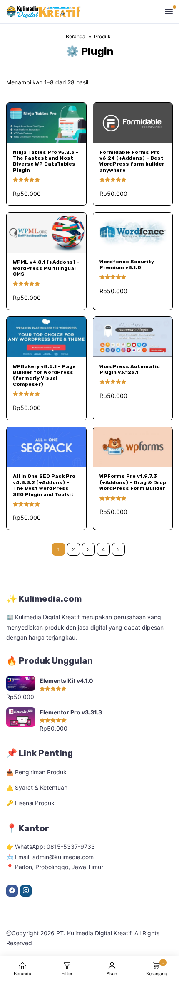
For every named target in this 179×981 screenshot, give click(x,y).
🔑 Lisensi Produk (30, 802)
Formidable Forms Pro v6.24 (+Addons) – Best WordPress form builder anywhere (131, 161)
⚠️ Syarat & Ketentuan (36, 787)
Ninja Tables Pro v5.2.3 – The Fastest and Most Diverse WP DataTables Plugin (46, 161)
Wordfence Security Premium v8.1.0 (126, 264)
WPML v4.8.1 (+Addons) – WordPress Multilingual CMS (46, 268)
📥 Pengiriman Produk (36, 772)
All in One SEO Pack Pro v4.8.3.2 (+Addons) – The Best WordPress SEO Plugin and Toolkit (44, 485)
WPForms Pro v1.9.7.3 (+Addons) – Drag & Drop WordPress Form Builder (132, 482)
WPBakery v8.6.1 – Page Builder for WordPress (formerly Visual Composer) (44, 375)
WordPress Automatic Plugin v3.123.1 (129, 369)
